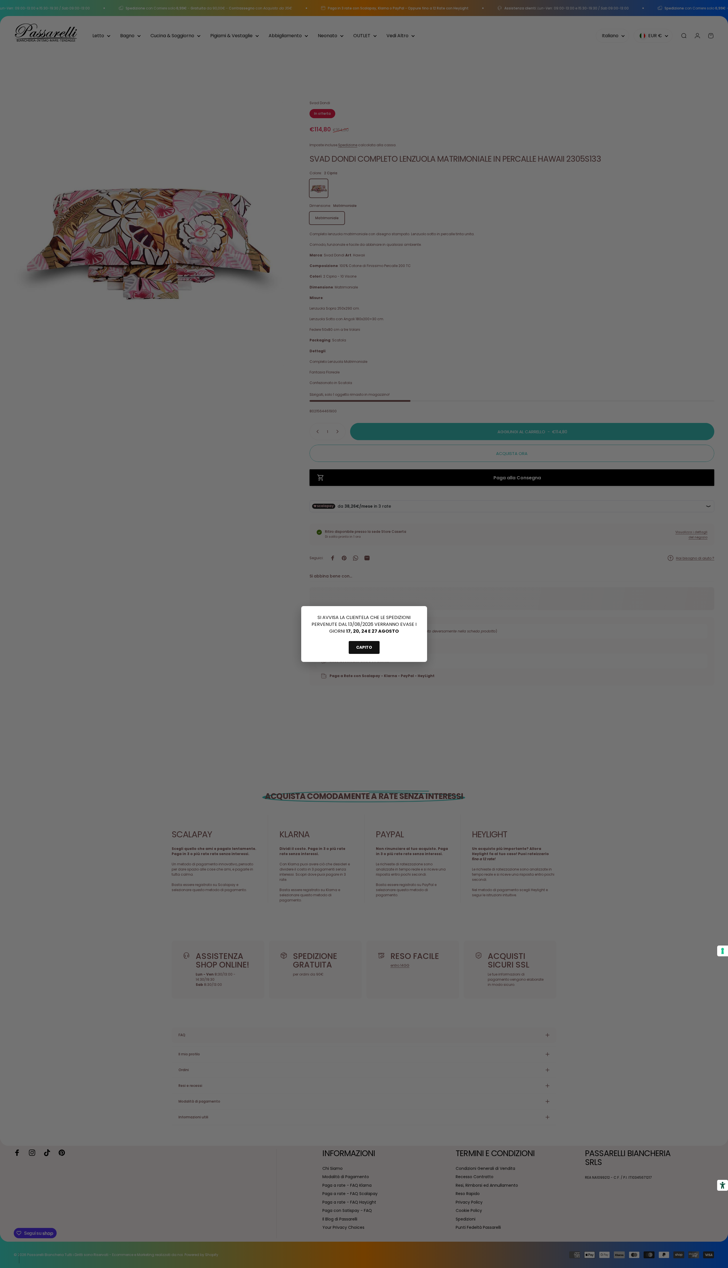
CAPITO (364, 647)
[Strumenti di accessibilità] (722, 1185)
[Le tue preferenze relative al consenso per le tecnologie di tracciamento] (722, 950)
